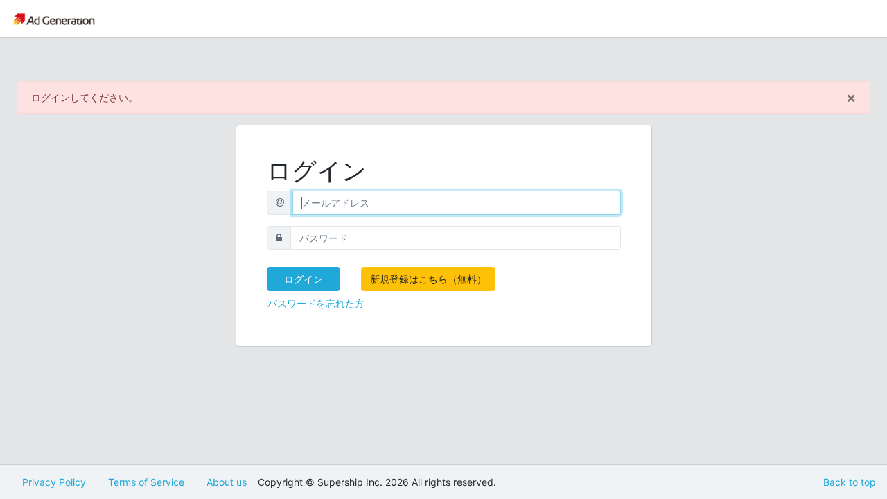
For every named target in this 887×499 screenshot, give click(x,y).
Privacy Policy (54, 482)
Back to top (849, 482)
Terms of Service (146, 482)
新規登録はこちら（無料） (428, 279)
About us (227, 482)
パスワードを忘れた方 (316, 303)
